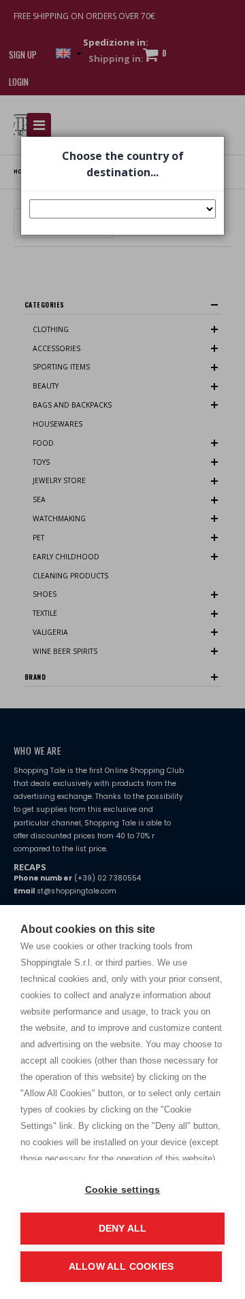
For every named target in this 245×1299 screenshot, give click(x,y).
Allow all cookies (121, 1267)
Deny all (123, 1228)
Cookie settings (123, 1190)
